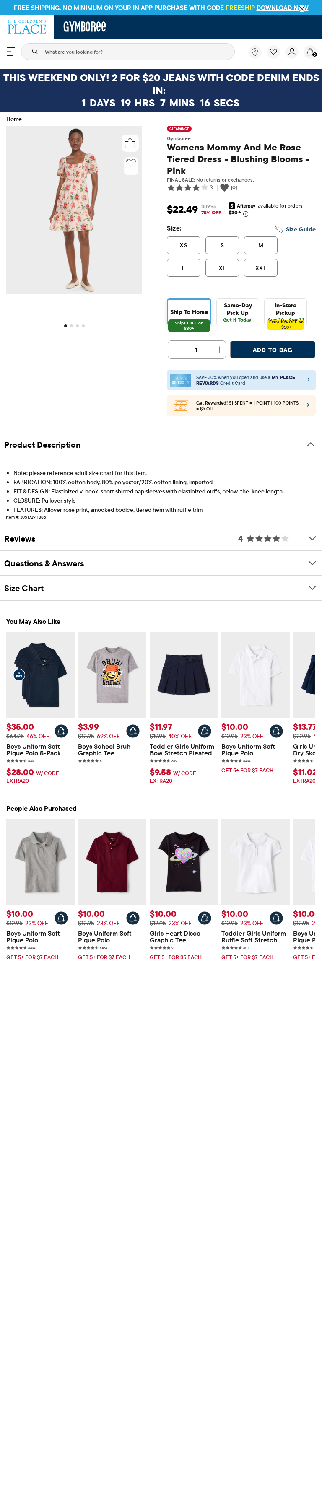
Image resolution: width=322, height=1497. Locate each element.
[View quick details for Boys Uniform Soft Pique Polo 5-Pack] (61, 731)
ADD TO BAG (273, 350)
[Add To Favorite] (131, 163)
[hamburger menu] (11, 51)
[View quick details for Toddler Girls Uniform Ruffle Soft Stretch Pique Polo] (276, 918)
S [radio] (222, 245)
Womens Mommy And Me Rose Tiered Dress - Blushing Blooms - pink (238, 158)
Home (14, 119)
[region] (161, 7)
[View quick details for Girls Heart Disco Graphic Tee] (204, 918)
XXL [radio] (260, 268)
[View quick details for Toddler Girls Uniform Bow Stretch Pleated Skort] (204, 731)
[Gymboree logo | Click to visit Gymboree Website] (85, 27)
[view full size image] (74, 292)
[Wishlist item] (276, 56)
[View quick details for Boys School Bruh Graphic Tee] (133, 731)
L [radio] (183, 268)
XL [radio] (222, 268)
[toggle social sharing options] (130, 143)
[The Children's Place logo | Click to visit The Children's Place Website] (27, 27)
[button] (273, 52)
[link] (255, 52)
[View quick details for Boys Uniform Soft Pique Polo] (276, 731)
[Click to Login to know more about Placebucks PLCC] (308, 406)
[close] (302, 8)
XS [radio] (183, 245)
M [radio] (260, 245)
